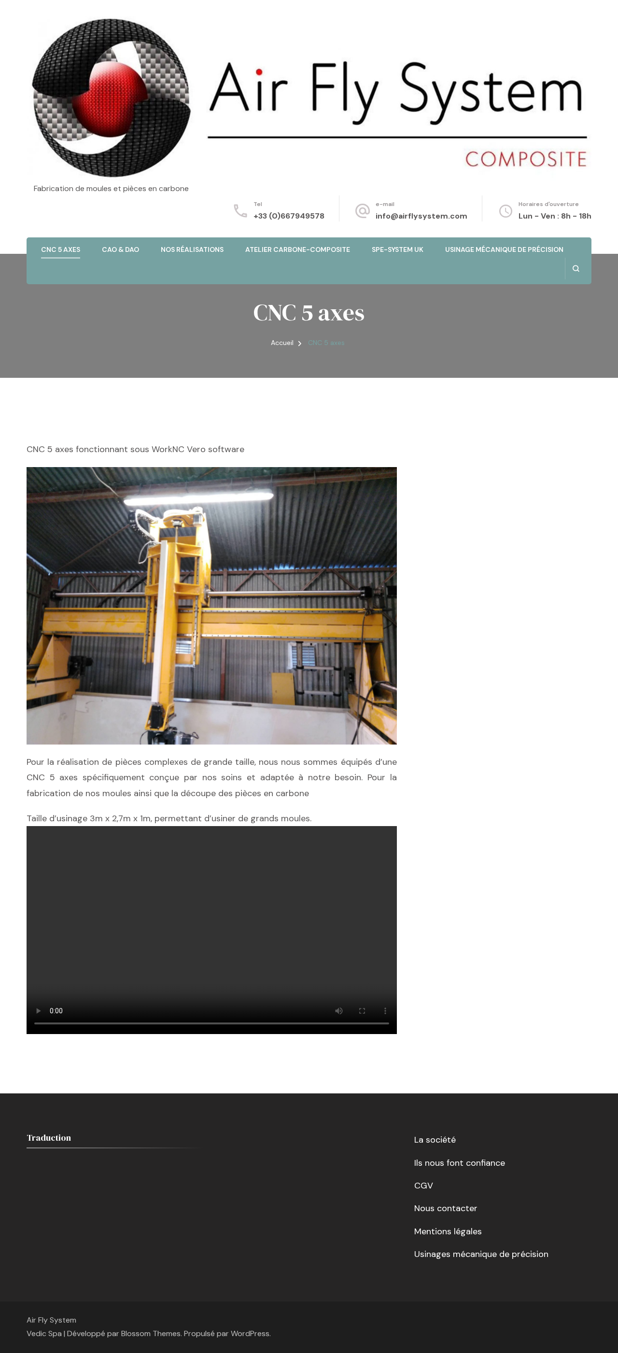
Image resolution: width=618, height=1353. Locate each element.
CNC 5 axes (60, 249)
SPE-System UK (397, 249)
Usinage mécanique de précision (504, 249)
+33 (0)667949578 (288, 216)
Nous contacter (446, 1208)
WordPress (250, 1333)
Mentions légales (448, 1231)
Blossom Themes (151, 1333)
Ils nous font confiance (459, 1163)
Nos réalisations (192, 249)
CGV (423, 1185)
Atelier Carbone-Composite (297, 249)
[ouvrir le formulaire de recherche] (576, 268)
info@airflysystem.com (421, 216)
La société (435, 1140)
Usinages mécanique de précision (481, 1254)
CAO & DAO (120, 249)
